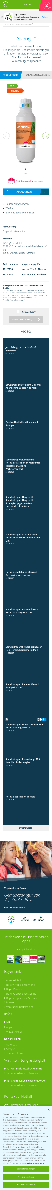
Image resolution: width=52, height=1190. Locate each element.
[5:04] (26, 719)
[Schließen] (2, 17)
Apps (9, 1027)
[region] (26, 1148)
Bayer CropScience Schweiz (21, 998)
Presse (10, 1002)
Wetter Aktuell (14, 1031)
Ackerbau (11, 1044)
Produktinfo (10, 75)
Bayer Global (13, 980)
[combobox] (26, 191)
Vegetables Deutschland (20, 1006)
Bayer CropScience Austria (21, 993)
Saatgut (10, 1049)
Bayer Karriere (14, 989)
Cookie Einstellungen (26, 1169)
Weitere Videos (25, 828)
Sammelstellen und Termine (22, 1073)
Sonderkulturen (15, 1053)
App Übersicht (27, 949)
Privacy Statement (35, 1163)
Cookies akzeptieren (26, 1184)
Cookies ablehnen (26, 1177)
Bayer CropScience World (20, 984)
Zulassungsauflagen (38, 75)
